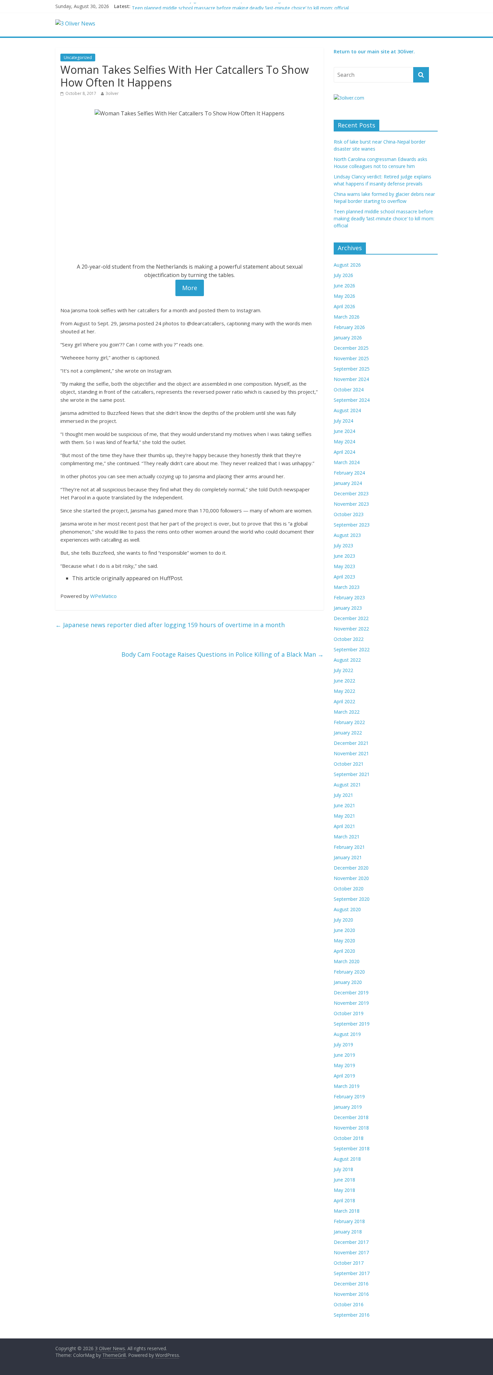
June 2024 (344, 431)
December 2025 (351, 348)
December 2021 (351, 743)
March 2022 (347, 712)
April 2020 (344, 951)
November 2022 (351, 628)
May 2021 (344, 816)
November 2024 (351, 379)
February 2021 (349, 847)
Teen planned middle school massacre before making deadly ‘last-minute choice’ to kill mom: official (384, 218)
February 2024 (349, 473)
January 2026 (348, 337)
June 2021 (344, 805)
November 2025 (351, 358)
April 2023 (344, 576)
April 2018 (344, 1200)
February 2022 (349, 722)
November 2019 (351, 1003)
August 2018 (347, 1159)
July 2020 (343, 920)
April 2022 (344, 701)
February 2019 (349, 1096)
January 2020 (348, 982)
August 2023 (347, 535)
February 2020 (349, 972)
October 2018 (349, 1138)
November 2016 (351, 1294)
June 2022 (344, 680)
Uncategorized (78, 57)
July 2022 (343, 670)
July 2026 (343, 275)
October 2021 (349, 764)
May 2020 (344, 940)
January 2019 (348, 1107)
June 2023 (344, 556)
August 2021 (347, 784)
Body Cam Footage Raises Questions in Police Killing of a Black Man (222, 654)
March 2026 (347, 317)
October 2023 (349, 514)
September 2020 (352, 899)
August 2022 (347, 660)
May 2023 (344, 566)
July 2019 (343, 1044)
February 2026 (349, 327)
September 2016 (352, 1315)
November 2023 (351, 504)
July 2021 (343, 795)
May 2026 (344, 296)
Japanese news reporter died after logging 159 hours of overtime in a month (170, 625)
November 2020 (351, 878)
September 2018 (352, 1148)
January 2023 (348, 608)
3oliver (112, 93)
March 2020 (347, 961)
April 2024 (344, 452)
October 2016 (349, 1304)
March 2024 (347, 462)
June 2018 (344, 1179)
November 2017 (351, 1252)
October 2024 (349, 389)
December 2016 (351, 1283)
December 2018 (351, 1117)
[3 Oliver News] (75, 23)
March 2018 (347, 1211)
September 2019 (352, 1024)
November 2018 (351, 1127)
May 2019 (344, 1065)
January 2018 (348, 1231)
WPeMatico (103, 596)
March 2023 (347, 587)
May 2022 (344, 691)
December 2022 (351, 618)
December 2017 (351, 1242)
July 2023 (343, 545)
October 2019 (349, 1013)
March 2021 (347, 836)
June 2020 (344, 930)
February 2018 (349, 1221)
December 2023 (351, 493)
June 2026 (344, 285)
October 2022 (349, 639)
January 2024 (348, 483)
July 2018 (343, 1169)
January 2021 (348, 857)
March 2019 (347, 1086)
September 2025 (352, 369)
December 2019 (351, 992)
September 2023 (352, 524)
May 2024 (344, 441)
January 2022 (348, 732)
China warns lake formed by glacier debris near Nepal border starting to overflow (219, 6)
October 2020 (349, 888)
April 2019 (344, 1075)
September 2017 (352, 1273)
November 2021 (351, 753)
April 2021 (344, 826)
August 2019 (347, 1034)
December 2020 (351, 868)
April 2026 (344, 306)
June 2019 (344, 1055)
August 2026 (347, 265)
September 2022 (352, 649)
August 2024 (347, 410)
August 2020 (347, 909)
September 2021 (352, 774)
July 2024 (343, 421)
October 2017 (349, 1263)
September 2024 (352, 400)
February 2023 (349, 597)
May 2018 (344, 1190)
